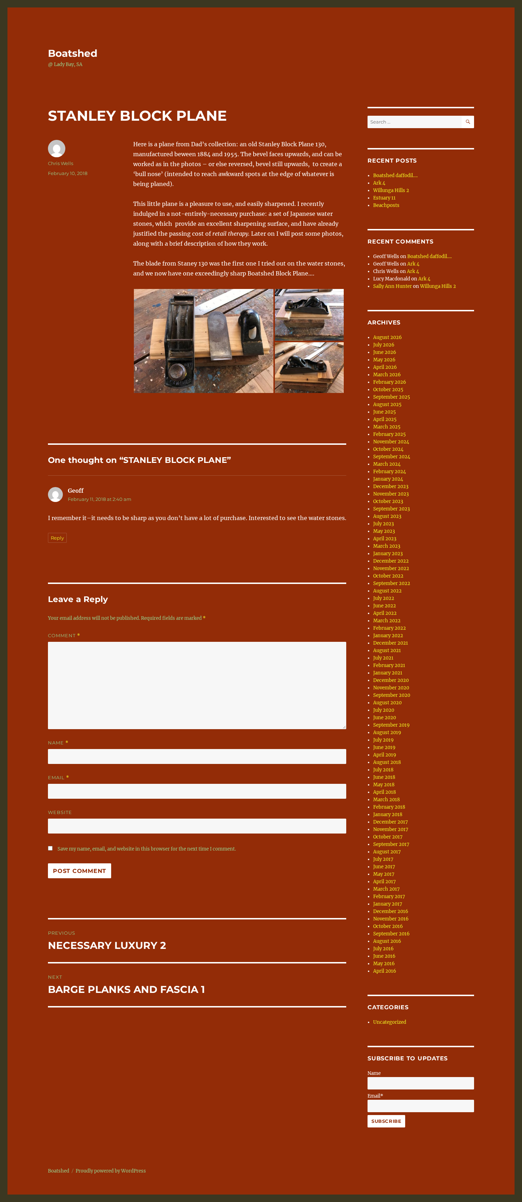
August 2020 (387, 703)
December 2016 (390, 911)
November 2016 (391, 919)
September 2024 (391, 457)
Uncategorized (389, 1022)
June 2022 (384, 606)
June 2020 (384, 718)
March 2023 (386, 546)
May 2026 (384, 360)
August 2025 (387, 404)
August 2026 (387, 337)
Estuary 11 (384, 198)
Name (58, 743)
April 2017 (384, 882)
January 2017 (387, 904)
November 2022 (391, 569)
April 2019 (384, 755)
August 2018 (387, 762)
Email (58, 778)
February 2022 (389, 628)
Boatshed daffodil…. (395, 176)
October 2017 (388, 837)
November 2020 (391, 688)
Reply (57, 538)
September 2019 (391, 725)
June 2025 (384, 412)
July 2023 (383, 524)
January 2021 (387, 673)
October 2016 (388, 926)
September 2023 (391, 509)
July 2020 (383, 710)
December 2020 (391, 680)
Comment (64, 636)
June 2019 (384, 747)
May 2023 (384, 531)
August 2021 (387, 651)
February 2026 (389, 382)
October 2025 (388, 390)
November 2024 (391, 442)
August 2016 (387, 941)
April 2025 (385, 419)
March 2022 (387, 621)
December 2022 (391, 561)
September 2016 (391, 934)
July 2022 (383, 598)
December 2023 (390, 486)
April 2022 (385, 613)
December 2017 (390, 822)
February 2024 (389, 472)
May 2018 (384, 785)
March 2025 (387, 427)
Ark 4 (379, 183)
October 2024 (388, 449)
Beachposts (386, 205)
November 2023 (391, 494)
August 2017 (387, 852)
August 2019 (387, 733)
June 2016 (384, 956)
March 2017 (386, 889)
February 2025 (389, 434)
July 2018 (383, 770)
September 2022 (391, 583)
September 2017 (391, 844)
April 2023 (384, 539)
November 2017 (390, 829)
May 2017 (384, 874)
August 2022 (387, 591)
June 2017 (384, 867)
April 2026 (385, 367)
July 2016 (383, 949)
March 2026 (387, 375)
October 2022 (388, 576)
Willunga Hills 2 (391, 190)
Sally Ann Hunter (392, 286)
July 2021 (383, 658)
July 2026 (384, 345)
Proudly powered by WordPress (111, 1171)
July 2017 (383, 859)
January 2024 (388, 479)
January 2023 (388, 554)
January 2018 (387, 815)
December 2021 (390, 643)
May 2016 (384, 964)
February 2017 (389, 897)
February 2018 (389, 807)
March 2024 (387, 464)
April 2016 (384, 971)
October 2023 (388, 501)
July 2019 (383, 740)
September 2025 (391, 397)
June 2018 (384, 777)
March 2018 (386, 800)
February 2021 (389, 665)
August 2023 (387, 516)
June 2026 (384, 352)
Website (60, 812)
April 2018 (384, 792)
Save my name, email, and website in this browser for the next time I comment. (147, 849)
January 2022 (388, 636)
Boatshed (72, 53)
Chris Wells (60, 163)
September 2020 (391, 695)
